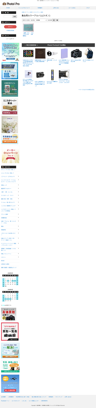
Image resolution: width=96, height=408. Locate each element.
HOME (8, 7)
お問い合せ (56, 7)
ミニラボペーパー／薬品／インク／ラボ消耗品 (8, 210)
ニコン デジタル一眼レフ (7, 173)
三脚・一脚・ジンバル (6, 192)
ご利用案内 (11, 396)
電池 (2, 226)
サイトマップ (59, 396)
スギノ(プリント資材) (38, 12)
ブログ (88, 7)
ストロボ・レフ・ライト (7, 195)
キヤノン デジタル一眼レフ (8, 169)
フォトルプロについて (24, 7)
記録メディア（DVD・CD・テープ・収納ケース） (8, 239)
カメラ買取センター (34, 400)
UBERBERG (44, 400)
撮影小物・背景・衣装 (6, 199)
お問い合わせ (68, 396)
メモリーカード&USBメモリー (8, 234)
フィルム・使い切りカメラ (8, 202)
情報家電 (3, 229)
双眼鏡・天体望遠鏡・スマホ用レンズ (8, 249)
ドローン (3, 257)
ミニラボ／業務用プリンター (8, 205)
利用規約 (51, 396)
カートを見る (72, 7)
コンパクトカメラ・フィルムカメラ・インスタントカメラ (8, 180)
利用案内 (40, 7)
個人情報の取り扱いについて (39, 396)
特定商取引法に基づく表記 (22, 396)
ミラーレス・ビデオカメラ (8, 176)
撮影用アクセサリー (6, 188)
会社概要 (3, 396)
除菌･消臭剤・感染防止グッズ (8, 267)
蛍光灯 (2, 260)
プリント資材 (29, 12)
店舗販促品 (4, 217)
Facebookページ (5, 400)
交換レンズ (4, 185)
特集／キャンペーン (6, 253)
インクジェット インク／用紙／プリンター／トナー (8, 244)
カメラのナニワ (16, 400)
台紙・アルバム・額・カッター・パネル (8, 222)
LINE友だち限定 (5, 264)
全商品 (23, 12)
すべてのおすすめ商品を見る (87, 89)
